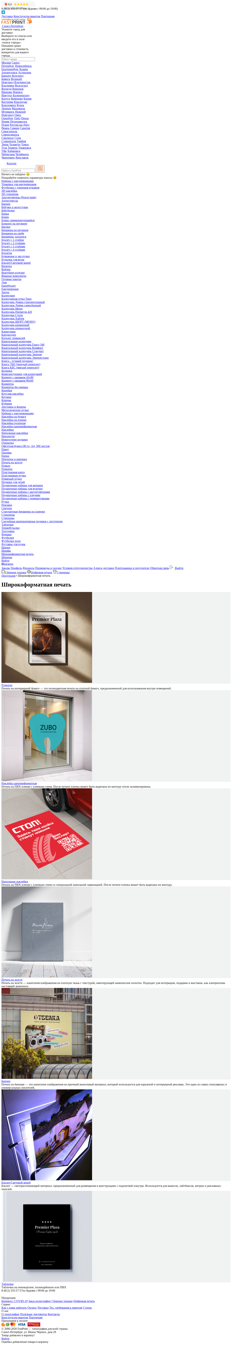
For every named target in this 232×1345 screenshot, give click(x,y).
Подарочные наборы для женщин (22, 485)
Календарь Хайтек (12, 318)
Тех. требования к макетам (65, 1307)
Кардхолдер (8, 334)
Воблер (6, 269)
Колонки (6, 370)
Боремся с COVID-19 (14, 1301)
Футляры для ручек (13, 544)
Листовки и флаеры (13, 406)
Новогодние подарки (14, 439)
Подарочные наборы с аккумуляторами (25, 491)
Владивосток (22, 82)
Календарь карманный (15, 325)
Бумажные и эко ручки (15, 256)
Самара (14, 128)
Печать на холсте (11, 462)
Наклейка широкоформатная (19, 426)
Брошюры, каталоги (13, 236)
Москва (6, 62)
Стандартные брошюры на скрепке (23, 511)
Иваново (6, 92)
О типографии (10, 1314)
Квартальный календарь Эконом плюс (25, 357)
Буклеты (6, 253)
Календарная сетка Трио (16, 298)
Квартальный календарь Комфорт (22, 347)
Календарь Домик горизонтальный (23, 302)
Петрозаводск (18, 121)
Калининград (21, 95)
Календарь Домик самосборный (21, 305)
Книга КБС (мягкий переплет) (20, 367)
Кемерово (17, 98)
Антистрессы (9, 200)
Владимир (7, 85)
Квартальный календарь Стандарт (22, 351)
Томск (25, 144)
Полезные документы (33, 1314)
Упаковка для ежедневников (18, 184)
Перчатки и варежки (14, 459)
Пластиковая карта (13, 472)
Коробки (6, 390)
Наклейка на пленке (13, 419)
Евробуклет (8, 285)
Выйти (178, 568)
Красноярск (8, 105)
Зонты (5, 292)
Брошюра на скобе (12, 233)
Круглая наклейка (12, 393)
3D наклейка (9, 190)
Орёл (17, 118)
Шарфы (6, 550)
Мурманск (7, 111)
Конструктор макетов (27, 16)
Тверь (5, 144)
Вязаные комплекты (13, 275)
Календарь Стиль (12, 315)
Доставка (7, 16)
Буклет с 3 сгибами (13, 246)
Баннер (5, 203)
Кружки (6, 397)
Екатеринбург (10, 69)
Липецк (6, 108)
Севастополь (9, 131)
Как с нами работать (14, 1307)
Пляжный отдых (11, 478)
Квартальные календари (16, 341)
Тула (4, 147)
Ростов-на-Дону (20, 124)
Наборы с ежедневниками (17, 181)
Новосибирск (23, 65)
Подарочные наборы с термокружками (25, 498)
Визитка (6, 266)
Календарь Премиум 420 (16, 311)
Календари (8, 295)
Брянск (5, 79)
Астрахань (24, 72)
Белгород (17, 75)
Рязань (5, 128)
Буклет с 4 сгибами (13, 249)
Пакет (5, 449)
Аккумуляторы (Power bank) (18, 197)
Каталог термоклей (13, 338)
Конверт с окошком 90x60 (17, 380)
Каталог (12, 163)
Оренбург (7, 118)
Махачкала (18, 108)
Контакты (54, 1314)
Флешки (6, 534)
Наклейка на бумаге (13, 416)
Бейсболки (8, 210)
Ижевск (18, 92)
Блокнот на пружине (14, 223)
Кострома (7, 101)
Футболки (7, 537)
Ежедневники (10, 289)
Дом (4, 282)
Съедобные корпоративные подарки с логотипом (32, 521)
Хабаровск (13, 151)
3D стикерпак (9, 194)
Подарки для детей (13, 482)
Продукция (8, 575)
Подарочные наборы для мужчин (22, 488)
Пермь (5, 121)
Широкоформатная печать (17, 554)
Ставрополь (8, 141)
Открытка (7, 442)
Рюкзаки (6, 505)
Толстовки (7, 531)
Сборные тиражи (15, 572)
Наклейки (7, 429)
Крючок (6, 400)
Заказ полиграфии (39, 1301)
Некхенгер (8, 436)
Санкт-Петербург (10, 64)
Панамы (6, 452)
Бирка (5, 213)
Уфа (4, 151)
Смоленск (7, 137)
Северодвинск (10, 134)
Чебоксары (8, 154)
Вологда (6, 88)
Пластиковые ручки (13, 475)
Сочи (17, 137)
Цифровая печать (41, 572)
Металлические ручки (15, 410)
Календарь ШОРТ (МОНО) (18, 321)
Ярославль (21, 157)
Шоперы (6, 557)
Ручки (5, 501)
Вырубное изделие (13, 272)
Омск (17, 115)
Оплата (31, 1307)
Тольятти (14, 144)
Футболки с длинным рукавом (20, 187)
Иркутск (6, 95)
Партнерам (48, 16)
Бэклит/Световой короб (16, 262)
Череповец (8, 157)
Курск (20, 105)
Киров (28, 98)
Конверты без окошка (14, 387)
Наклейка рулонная (13, 423)
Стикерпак (8, 514)
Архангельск (9, 72)
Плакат (5, 465)
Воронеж (18, 88)
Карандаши (8, 331)
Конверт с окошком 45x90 (17, 377)
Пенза (25, 118)
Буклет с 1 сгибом (12, 239)
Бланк (5, 217)
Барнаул (6, 75)
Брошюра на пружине (14, 230)
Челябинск (22, 154)
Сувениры (7, 518)
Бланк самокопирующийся (17, 220)
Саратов (25, 128)
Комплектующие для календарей (21, 374)
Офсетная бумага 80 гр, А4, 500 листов (25, 446)
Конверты (7, 383)
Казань (23, 69)
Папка (5, 455)
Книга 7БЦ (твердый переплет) (20, 364)
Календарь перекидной (15, 328)
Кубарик (6, 403)
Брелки (5, 226)
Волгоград (21, 85)
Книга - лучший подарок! (17, 361)
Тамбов (21, 141)
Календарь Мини (12, 308)
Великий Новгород (11, 80)
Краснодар (20, 101)
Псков (5, 124)
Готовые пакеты (11, 279)
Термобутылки (10, 527)
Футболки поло (11, 541)
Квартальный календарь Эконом (21, 354)
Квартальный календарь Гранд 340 (22, 344)
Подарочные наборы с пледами (20, 495)
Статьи (87, 1307)
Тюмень (13, 147)
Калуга (5, 98)
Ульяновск (24, 147)
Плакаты (6, 469)
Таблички (7, 524)
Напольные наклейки (14, 433)
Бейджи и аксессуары (14, 207)
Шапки (5, 547)
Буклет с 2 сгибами (13, 243)
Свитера (6, 508)
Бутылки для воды (12, 259)
